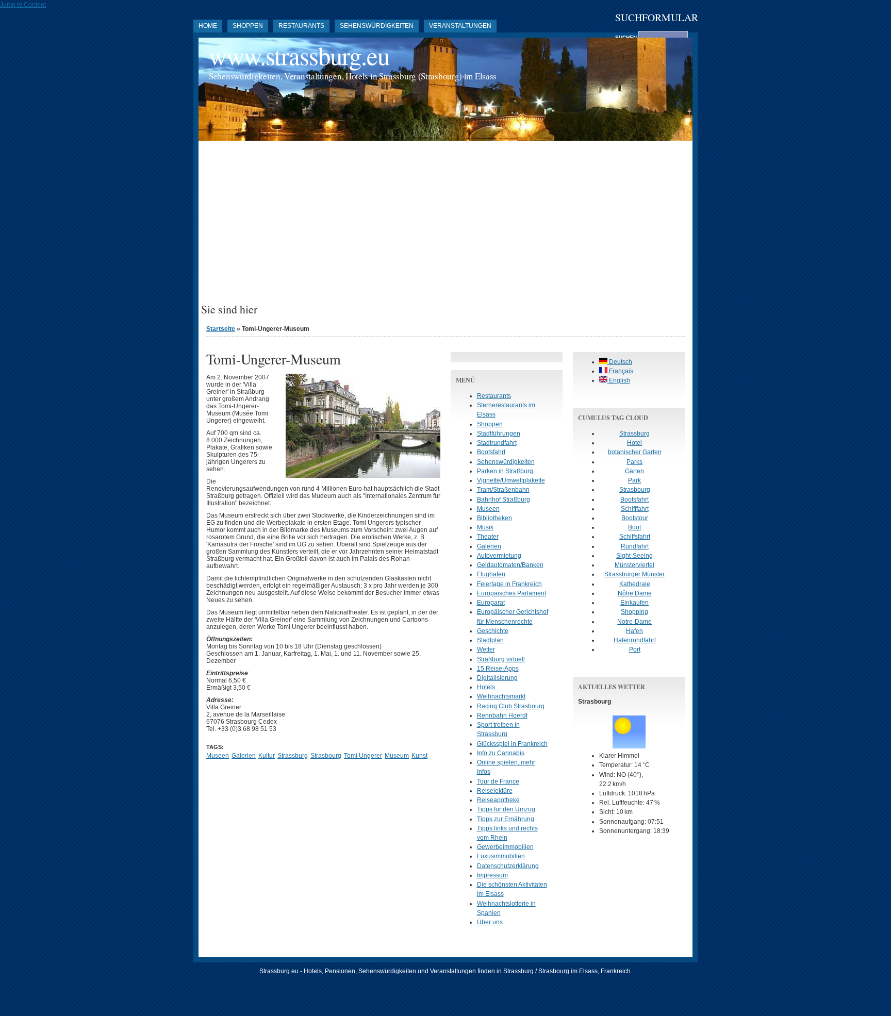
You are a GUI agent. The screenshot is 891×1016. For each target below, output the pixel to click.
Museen (217, 755)
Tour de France (498, 781)
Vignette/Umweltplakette (511, 480)
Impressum (492, 875)
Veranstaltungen (460, 25)
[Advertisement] (445, 226)
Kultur (266, 755)
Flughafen (491, 574)
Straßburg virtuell (501, 659)
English (618, 380)
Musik (485, 527)
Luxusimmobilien (501, 856)
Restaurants (301, 25)
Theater (488, 536)
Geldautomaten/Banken (510, 565)
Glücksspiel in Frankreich (512, 743)
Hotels (486, 687)
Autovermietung (499, 555)
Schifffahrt (635, 508)
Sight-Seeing (634, 555)
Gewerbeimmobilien (505, 847)
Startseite (220, 328)
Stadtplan (490, 640)
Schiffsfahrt (634, 536)
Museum (397, 755)
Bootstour (634, 518)
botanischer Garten (635, 452)
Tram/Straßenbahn (503, 489)
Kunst (419, 755)
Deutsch (619, 361)
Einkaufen (634, 602)
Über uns (490, 922)
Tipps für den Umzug (506, 809)
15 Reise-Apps (498, 668)
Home (208, 25)
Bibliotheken (494, 518)
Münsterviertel (634, 565)
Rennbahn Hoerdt (502, 715)
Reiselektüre (495, 790)
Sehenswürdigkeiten (377, 25)
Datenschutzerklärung (508, 866)
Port (634, 649)
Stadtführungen (498, 433)
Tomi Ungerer (363, 755)
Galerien (244, 755)
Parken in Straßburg (505, 471)
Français (620, 371)
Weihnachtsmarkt (501, 696)
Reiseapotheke (498, 800)
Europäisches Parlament (511, 593)
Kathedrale (634, 584)
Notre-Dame (634, 621)
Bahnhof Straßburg (503, 499)
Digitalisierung (497, 677)
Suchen (626, 37)
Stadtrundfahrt (497, 442)
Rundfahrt (635, 546)
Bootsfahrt (491, 452)
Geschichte (492, 631)
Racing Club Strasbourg (510, 706)
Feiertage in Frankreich (509, 584)
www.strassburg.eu (299, 55)
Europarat (491, 602)
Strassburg (292, 755)
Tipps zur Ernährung (505, 819)
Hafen (634, 631)
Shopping (634, 611)
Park (634, 480)
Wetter (486, 649)
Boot (634, 527)
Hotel (634, 442)
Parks (634, 461)
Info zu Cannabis (500, 753)
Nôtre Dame (635, 593)
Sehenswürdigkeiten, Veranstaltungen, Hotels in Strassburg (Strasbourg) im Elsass (353, 76)
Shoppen (248, 25)
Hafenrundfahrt (635, 640)
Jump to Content (23, 4)
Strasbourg (325, 755)
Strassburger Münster (634, 574)
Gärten (634, 471)
